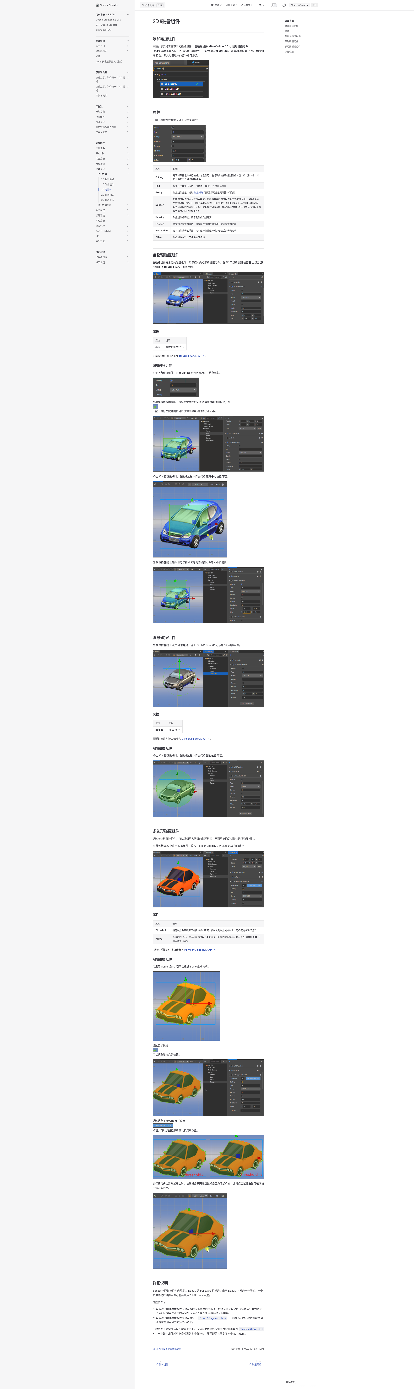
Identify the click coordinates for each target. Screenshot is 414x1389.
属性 (287, 31)
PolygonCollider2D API (198, 949)
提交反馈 (290, 1381)
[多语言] (262, 5)
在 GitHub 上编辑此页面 (168, 1348)
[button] (112, 14)
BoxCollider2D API (190, 356)
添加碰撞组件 (291, 25)
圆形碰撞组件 (291, 41)
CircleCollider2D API (194, 738)
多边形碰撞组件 (293, 46)
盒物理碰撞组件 (293, 36)
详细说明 (289, 51)
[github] (284, 5)
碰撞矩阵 (198, 192)
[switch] (274, 5)
